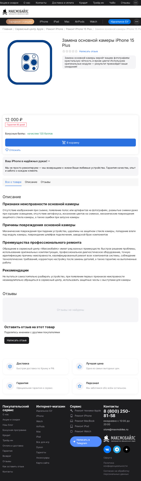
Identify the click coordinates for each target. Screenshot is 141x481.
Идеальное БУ (119, 21)
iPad (56, 21)
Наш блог (8, 424)
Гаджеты (41, 452)
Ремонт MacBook (85, 420)
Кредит (83, 2)
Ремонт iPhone (83, 415)
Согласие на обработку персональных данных (116, 472)
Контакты (41, 2)
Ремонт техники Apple (88, 410)
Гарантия (7, 450)
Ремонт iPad (82, 426)
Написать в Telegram (83, 441)
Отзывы (125, 2)
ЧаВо (112, 2)
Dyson (39, 447)
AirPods (79, 21)
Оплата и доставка (13, 445)
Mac (66, 21)
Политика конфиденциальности (116, 464)
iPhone (44, 21)
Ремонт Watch (83, 431)
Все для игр (42, 442)
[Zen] (126, 449)
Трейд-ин (98, 2)
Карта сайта (42, 462)
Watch (93, 21)
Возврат (7, 456)
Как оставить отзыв (13, 466)
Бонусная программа (14, 430)
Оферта (108, 457)
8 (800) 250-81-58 (117, 413)
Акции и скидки (9, 2)
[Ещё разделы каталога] (137, 22)
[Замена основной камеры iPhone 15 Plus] (30, 62)
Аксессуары (43, 457)
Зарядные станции (20, 21)
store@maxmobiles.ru (116, 429)
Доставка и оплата (63, 2)
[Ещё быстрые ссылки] (135, 2)
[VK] (107, 449)
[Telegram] (117, 449)
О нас (27, 2)
